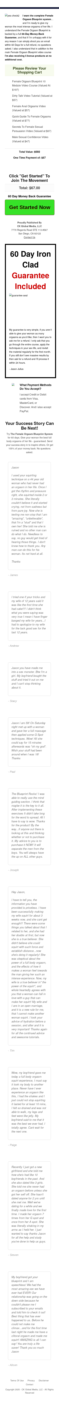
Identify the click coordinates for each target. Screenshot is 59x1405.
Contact (29, 1384)
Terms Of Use (17, 1380)
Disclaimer (44, 1380)
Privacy (31, 1380)
